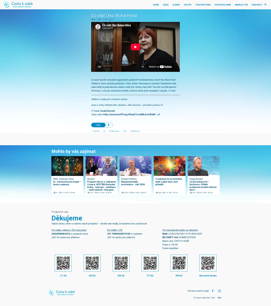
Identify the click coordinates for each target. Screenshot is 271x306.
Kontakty (257, 5)
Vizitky (188, 5)
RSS (219, 298)
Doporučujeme (223, 5)
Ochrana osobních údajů (198, 291)
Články (176, 5)
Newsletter (241, 5)
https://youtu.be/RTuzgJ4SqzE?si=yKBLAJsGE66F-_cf (131, 114)
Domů (156, 5)
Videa (166, 5)
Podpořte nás (203, 5)
